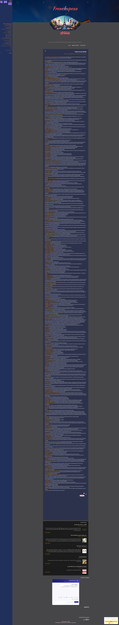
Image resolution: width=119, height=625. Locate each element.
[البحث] (43, 2)
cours (80, 116)
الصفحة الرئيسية (82, 45)
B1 (11, 47)
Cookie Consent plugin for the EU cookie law (111, 623)
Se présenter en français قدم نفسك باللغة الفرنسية (76, 566)
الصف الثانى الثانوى (9, 35)
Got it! (111, 621)
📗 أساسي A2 (71, 597)
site (81, 87)
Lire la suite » (47, 532)
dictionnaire (69, 67)
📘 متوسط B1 (65, 597)
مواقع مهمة (82, 495)
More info (115, 619)
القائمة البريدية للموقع (75, 45)
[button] (45, 51)
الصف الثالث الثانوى (8, 36)
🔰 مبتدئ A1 (76, 597)
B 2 (11, 48)
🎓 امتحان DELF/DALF (75, 599)
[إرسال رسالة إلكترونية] (84, 493)
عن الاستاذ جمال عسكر (8, 42)
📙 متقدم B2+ (60, 597)
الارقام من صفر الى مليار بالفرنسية (80, 524)
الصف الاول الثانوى (9, 34)
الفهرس (10, 26)
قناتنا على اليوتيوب (9, 43)
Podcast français (9, 28)
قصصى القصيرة (9, 50)
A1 (11, 46)
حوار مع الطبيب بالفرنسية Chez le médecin (78, 535)
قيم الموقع (10, 31)
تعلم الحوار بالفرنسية (82, 556)
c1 (11, 49)
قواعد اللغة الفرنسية (8, 27)
